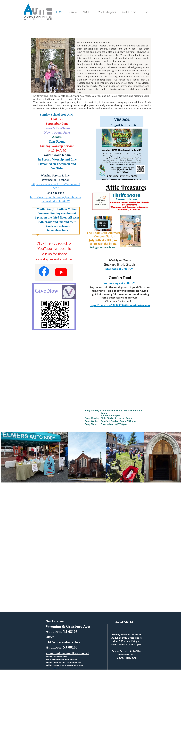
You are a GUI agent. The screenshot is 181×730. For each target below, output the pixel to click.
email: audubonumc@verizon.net (67, 653)
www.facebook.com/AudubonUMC (62, 659)
